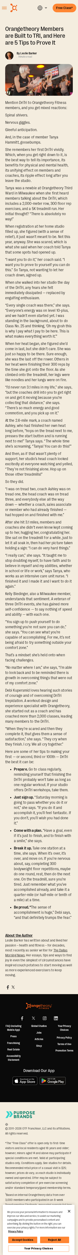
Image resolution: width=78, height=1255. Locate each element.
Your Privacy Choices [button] (64, 1028)
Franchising (13, 1043)
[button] (42, 8)
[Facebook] (22, 1018)
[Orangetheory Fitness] (39, 1006)
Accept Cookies (22, 1239)
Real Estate (13, 1049)
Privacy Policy (64, 1037)
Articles (39, 1039)
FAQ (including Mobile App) (13, 1028)
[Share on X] (13, 987)
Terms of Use (64, 1044)
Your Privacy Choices (38, 1248)
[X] (33, 1018)
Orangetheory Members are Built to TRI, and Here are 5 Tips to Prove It (35, 35)
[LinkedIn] (55, 1018)
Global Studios (39, 1026)
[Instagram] (44, 1018)
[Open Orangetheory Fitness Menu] (4, 8)
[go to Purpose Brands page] (20, 1114)
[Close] (69, 1211)
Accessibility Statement (13, 1057)
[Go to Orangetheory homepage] (20, 7)
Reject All (54, 1239)
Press (13, 1036)
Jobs (39, 1032)
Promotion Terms (64, 1050)
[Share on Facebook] (7, 987)
